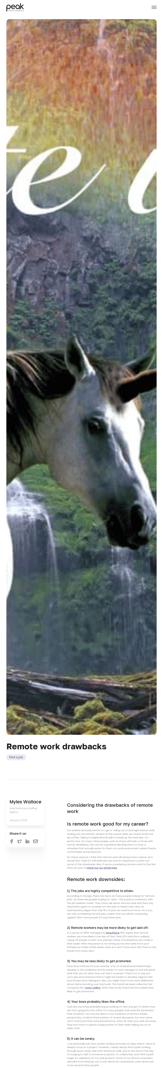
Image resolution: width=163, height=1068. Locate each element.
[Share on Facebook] (11, 841)
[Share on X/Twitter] (19, 841)
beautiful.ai (112, 932)
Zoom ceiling (92, 987)
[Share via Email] (35, 841)
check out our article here (102, 867)
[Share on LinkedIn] (27, 841)
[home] (15, 7)
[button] (154, 7)
